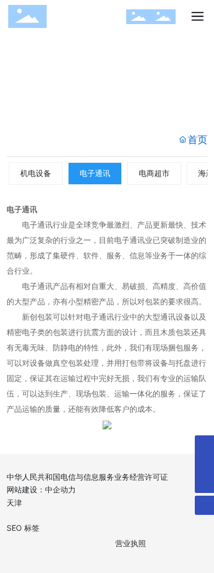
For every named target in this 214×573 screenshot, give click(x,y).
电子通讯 (95, 173)
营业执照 (130, 543)
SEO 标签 (23, 527)
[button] (86, 112)
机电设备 (35, 173)
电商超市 (154, 173)
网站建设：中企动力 (41, 489)
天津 (14, 502)
